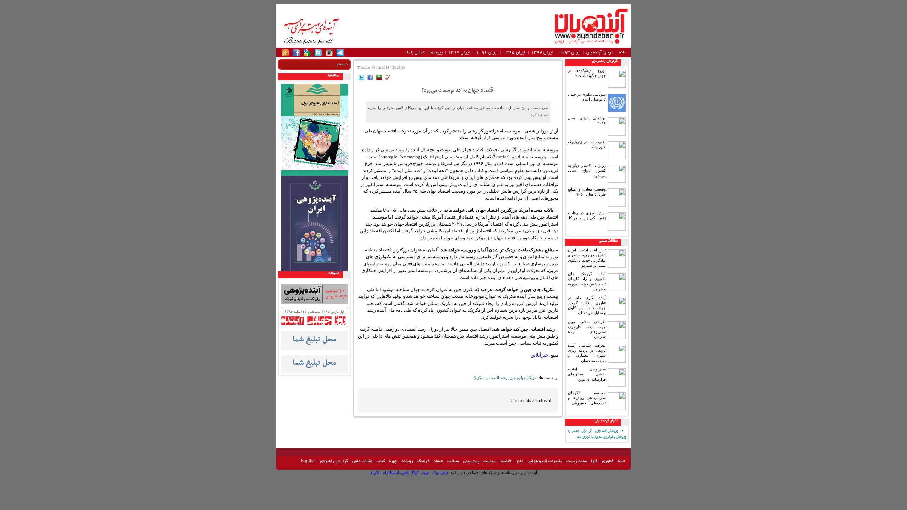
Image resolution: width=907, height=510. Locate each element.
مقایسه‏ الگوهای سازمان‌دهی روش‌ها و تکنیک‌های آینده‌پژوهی (587, 398)
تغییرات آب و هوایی (545, 461)
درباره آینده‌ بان (599, 52)
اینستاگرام (391, 472)
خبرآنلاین (539, 355)
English (308, 461)
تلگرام (375, 472)
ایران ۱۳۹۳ (570, 52)
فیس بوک (440, 472)
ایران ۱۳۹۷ (459, 52)
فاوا (594, 461)
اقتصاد (507, 461)
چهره (393, 461)
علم (520, 461)
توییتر (425, 472)
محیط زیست (576, 461)
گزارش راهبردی (605, 61)
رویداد (407, 461)
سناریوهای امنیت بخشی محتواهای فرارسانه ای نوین (587, 374)
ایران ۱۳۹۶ (487, 52)
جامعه (438, 461)
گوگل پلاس (410, 472)
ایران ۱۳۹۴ (542, 52)
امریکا (533, 377)
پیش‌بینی (471, 461)
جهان (522, 377)
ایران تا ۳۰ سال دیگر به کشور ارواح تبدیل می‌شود (587, 170)
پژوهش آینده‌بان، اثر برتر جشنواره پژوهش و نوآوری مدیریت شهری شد (597, 434)
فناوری (608, 461)
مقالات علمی (608, 241)
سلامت (453, 461)
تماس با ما (415, 52)
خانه (622, 52)
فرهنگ (423, 461)
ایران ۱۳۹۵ (514, 52)
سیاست (489, 461)
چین (512, 377)
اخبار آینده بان (606, 421)
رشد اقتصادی (496, 377)
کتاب (381, 461)
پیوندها (436, 52)
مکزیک (478, 377)
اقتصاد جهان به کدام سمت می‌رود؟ (458, 90)
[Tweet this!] (361, 78)
